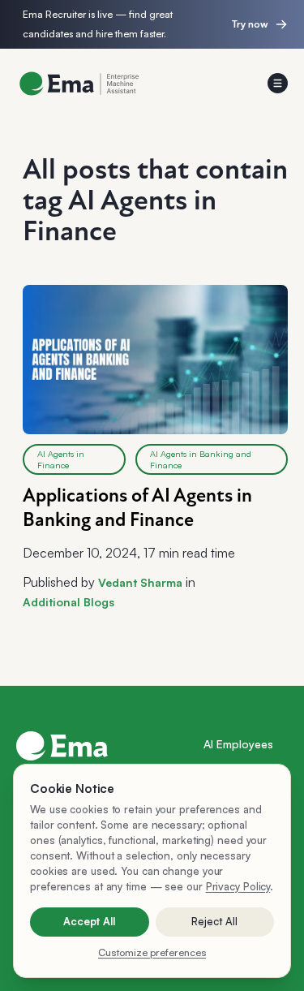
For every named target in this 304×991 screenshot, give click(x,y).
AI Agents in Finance (60, 459)
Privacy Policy (238, 886)
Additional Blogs (68, 602)
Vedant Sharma (140, 582)
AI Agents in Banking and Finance (200, 459)
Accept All (89, 921)
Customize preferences (152, 952)
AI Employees (238, 744)
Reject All (214, 921)
